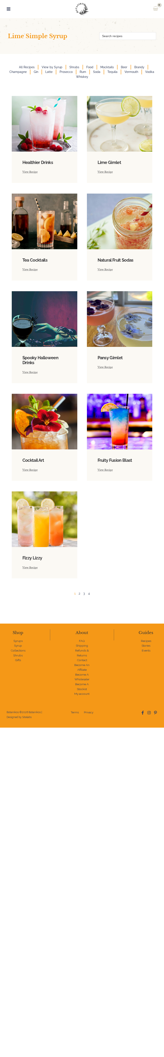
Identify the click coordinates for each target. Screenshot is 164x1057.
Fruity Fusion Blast (115, 460)
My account (81, 693)
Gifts (18, 660)
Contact (82, 660)
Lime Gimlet (109, 162)
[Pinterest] (155, 713)
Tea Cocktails (34, 260)
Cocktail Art (33, 460)
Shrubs (18, 655)
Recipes (146, 641)
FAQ (82, 641)
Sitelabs (27, 717)
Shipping (82, 645)
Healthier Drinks (37, 162)
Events (146, 650)
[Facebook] (143, 713)
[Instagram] (149, 713)
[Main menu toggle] (8, 9)
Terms (75, 712)
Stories (146, 645)
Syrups (18, 641)
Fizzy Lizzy (32, 557)
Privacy (88, 712)
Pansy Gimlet (110, 357)
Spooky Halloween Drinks (40, 360)
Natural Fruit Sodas (115, 260)
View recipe (30, 171)
